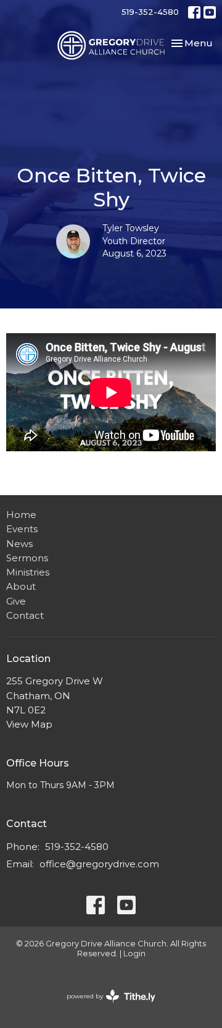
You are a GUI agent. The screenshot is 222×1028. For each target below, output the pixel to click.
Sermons (27, 558)
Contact (25, 615)
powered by (105, 1006)
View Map (29, 724)
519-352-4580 (150, 12)
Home (21, 514)
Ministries (27, 572)
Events (22, 529)
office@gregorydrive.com (99, 864)
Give (16, 601)
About (21, 586)
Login (134, 953)
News (19, 544)
